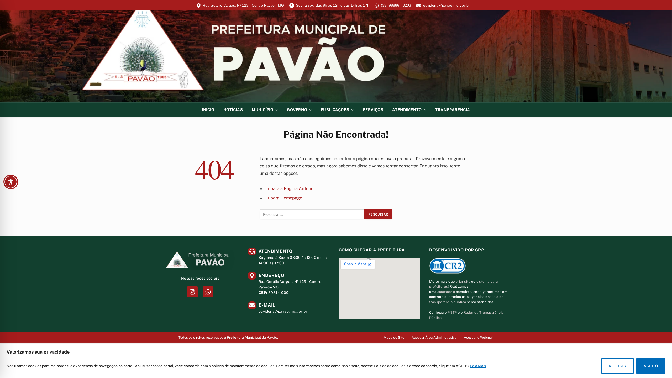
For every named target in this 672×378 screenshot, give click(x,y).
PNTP (452, 312)
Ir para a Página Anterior (290, 188)
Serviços (373, 109)
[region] (336, 361)
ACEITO (651, 366)
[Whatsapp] (208, 291)
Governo (297, 109)
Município (262, 109)
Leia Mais (478, 366)
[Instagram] (192, 291)
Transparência (452, 109)
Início (208, 109)
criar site (463, 282)
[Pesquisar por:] (312, 214)
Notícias (233, 109)
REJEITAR (617, 366)
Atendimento (407, 109)
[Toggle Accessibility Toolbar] (11, 182)
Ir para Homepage (284, 198)
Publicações (335, 109)
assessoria (446, 292)
